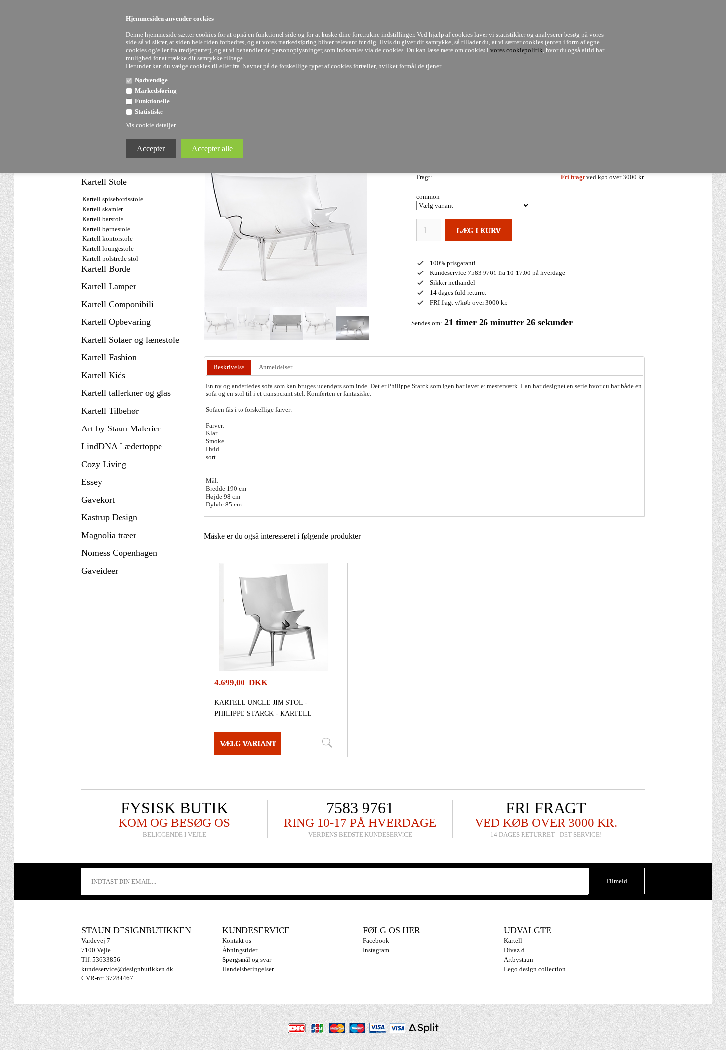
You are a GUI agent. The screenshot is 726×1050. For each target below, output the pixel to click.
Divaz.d (514, 950)
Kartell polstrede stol (110, 258)
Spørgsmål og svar (246, 959)
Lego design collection (534, 968)
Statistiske (149, 111)
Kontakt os (236, 940)
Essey (91, 482)
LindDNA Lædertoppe (121, 446)
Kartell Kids (103, 375)
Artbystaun (518, 959)
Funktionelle (152, 101)
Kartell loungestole (108, 248)
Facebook (376, 940)
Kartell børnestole (106, 229)
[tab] (229, 367)
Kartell (513, 940)
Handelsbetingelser (248, 968)
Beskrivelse (228, 367)
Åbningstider (239, 950)
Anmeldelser (275, 367)
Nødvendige (151, 80)
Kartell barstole (102, 219)
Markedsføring (156, 90)
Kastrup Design (109, 517)
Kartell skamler (102, 209)
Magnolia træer (108, 535)
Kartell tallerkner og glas (126, 393)
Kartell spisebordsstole (112, 199)
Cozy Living (103, 464)
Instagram (376, 950)
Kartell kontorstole (107, 238)
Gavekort (98, 500)
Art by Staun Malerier (121, 428)
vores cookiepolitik (516, 50)
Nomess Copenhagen (119, 553)
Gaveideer (99, 571)
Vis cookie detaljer (151, 125)
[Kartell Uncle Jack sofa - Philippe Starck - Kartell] (220, 323)
